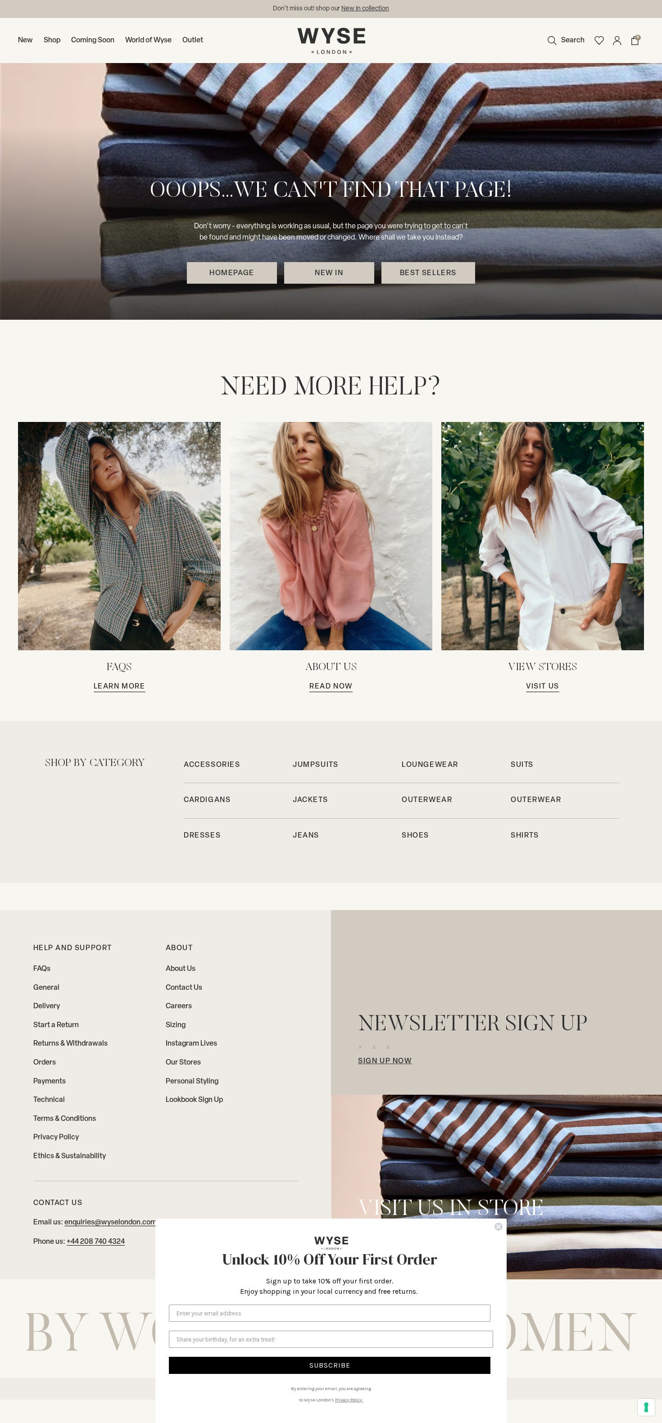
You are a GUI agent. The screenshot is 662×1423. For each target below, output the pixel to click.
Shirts (525, 835)
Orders (44, 1062)
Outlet (192, 40)
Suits (522, 765)
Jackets (310, 800)
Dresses (202, 835)
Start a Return (56, 1025)
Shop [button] (52, 40)
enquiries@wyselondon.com (110, 1222)
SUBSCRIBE (329, 1365)
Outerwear (427, 800)
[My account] (617, 40)
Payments (49, 1081)
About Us (180, 969)
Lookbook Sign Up (194, 1100)
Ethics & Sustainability (69, 1156)
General (46, 988)
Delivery (46, 1006)
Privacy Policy (56, 1137)
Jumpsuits (315, 765)
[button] (564, 40)
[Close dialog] (498, 1226)
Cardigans (207, 800)
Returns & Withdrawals (70, 1043)
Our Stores (183, 1062)
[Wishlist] (599, 40)
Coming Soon (92, 40)
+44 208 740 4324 (96, 1242)
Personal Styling (192, 1081)
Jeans (306, 835)
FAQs (41, 969)
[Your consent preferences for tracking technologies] (646, 1407)
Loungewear (430, 765)
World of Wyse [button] (148, 40)
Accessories (212, 765)
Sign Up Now (385, 1061)
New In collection (365, 8)
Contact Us (184, 988)
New (25, 40)
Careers (179, 1006)
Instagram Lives (191, 1043)
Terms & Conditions (64, 1119)
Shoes (415, 835)
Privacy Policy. (349, 1400)
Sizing (176, 1025)
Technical (49, 1100)
